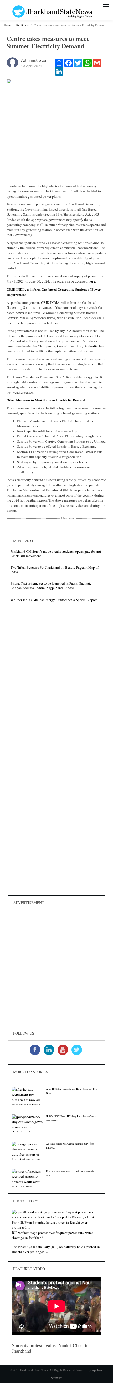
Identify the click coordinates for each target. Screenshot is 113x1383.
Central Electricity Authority (77, 346)
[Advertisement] (56, 967)
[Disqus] (56, 680)
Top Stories (22, 25)
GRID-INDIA (50, 302)
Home (7, 25)
